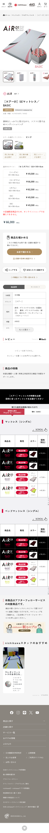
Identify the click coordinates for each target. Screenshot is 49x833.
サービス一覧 (9, 732)
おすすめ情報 (9, 738)
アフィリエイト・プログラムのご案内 (16, 784)
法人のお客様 (11, 757)
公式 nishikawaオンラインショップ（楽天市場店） (20, 807)
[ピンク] (24, 45)
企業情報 (31, 753)
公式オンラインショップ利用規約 (14, 770)
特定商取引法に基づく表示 (12, 793)
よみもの (7, 743)
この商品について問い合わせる (23, 277)
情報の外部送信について (11, 797)
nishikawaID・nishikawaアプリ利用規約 (16, 788)
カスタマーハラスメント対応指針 (14, 802)
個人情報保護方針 (9, 774)
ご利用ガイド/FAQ (35, 757)
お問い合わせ (11, 762)
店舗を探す (8, 726)
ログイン (28, 356)
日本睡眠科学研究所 (13, 753)
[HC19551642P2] (8, 76)
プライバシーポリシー (10, 779)
